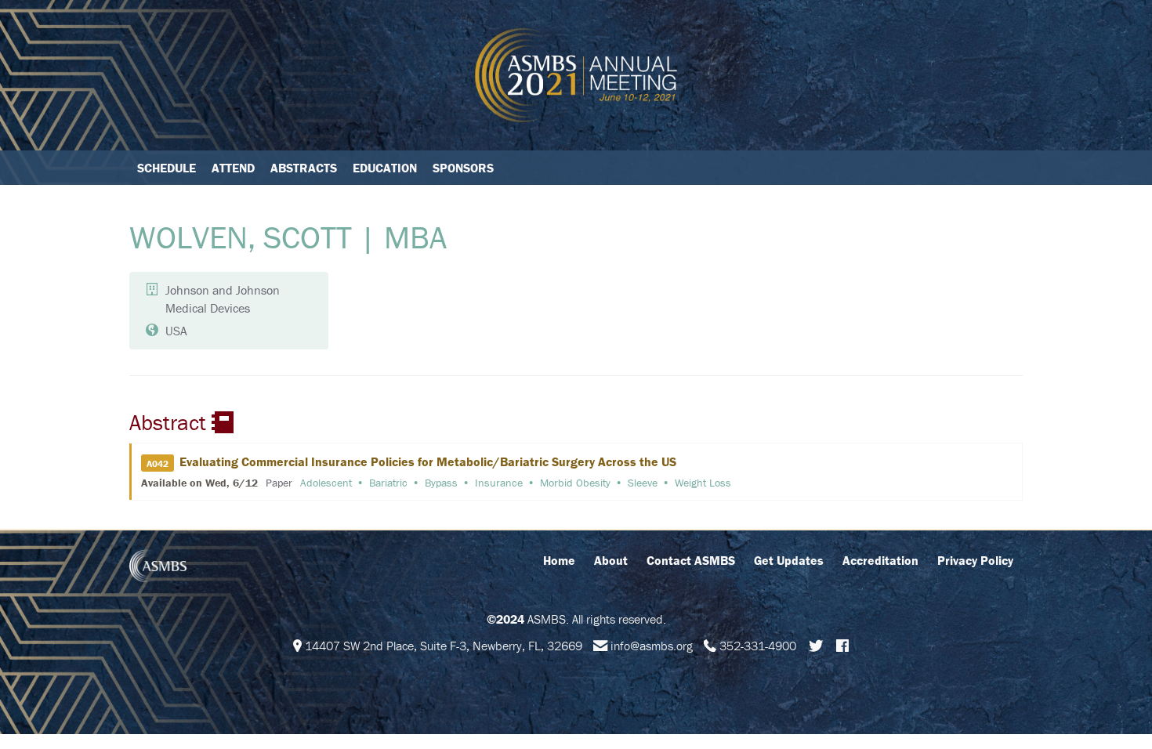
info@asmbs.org (651, 645)
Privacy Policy (975, 560)
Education (385, 167)
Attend (233, 167)
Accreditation (880, 560)
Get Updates (789, 560)
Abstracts (303, 167)
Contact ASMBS (691, 560)
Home (559, 560)
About (611, 560)
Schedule (166, 167)
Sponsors (463, 167)
